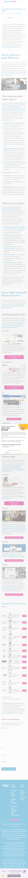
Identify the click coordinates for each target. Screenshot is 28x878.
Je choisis (7, 452)
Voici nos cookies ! (5, 447)
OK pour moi (21, 452)
